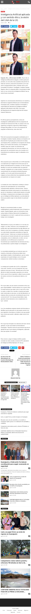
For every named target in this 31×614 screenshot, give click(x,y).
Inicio (4, 610)
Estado (2, 11)
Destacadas (9, 610)
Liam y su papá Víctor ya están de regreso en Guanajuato (14, 417)
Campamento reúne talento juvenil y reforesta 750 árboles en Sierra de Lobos (15, 427)
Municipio (20, 610)
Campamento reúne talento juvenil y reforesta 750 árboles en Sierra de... (19, 492)
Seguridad (13, 612)
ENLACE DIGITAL (15, 378)
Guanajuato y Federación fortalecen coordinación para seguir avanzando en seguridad (15, 412)
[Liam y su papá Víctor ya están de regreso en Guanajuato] (5, 479)
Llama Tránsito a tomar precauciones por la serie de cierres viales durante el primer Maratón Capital (23, 361)
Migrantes (26, 610)
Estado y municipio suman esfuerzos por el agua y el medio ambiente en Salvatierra (15, 395)
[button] (28, 2)
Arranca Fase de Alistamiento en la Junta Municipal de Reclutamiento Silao (7, 359)
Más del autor (22, 382)
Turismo (18, 612)
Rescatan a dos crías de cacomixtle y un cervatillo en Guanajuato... (19, 485)
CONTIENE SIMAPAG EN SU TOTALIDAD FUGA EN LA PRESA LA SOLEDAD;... (19, 500)
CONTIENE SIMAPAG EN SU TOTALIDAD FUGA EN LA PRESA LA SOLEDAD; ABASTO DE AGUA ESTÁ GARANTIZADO (14, 432)
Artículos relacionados (11, 382)
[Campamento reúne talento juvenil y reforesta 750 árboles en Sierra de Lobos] (5, 494)
